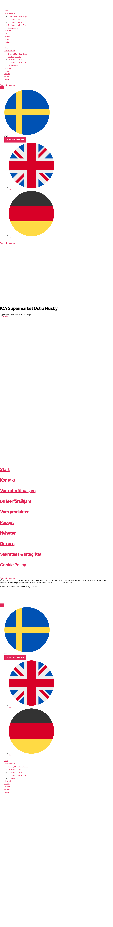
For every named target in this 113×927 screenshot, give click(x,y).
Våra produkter (14, 511)
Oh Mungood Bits (14, 19)
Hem (6, 10)
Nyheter (7, 36)
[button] (4, 316)
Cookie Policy (13, 564)
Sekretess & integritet (20, 554)
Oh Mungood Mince (15, 22)
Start (5, 469)
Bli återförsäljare (15, 501)
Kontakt (7, 42)
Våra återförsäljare (17, 490)
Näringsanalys (13, 28)
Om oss (7, 39)
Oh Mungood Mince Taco (17, 25)
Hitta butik (8, 31)
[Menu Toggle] (2, 87)
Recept (6, 33)
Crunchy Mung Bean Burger (18, 16)
